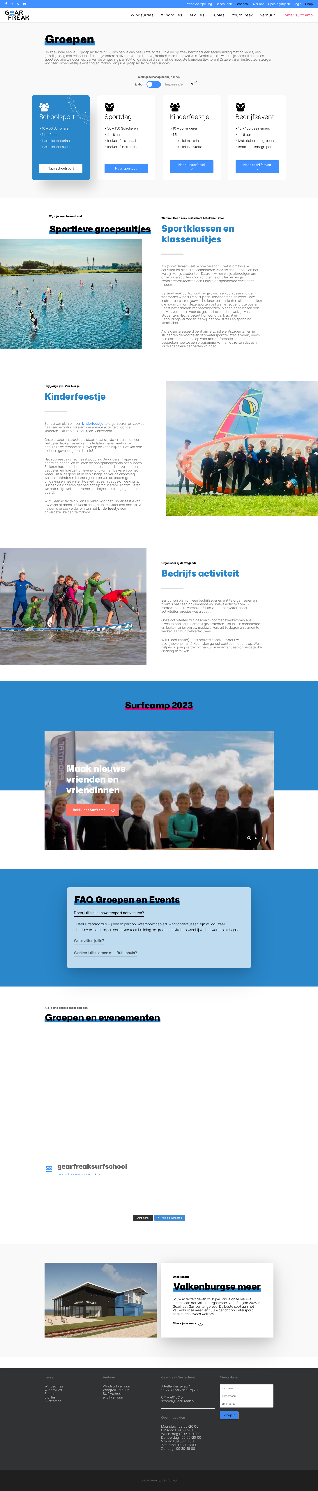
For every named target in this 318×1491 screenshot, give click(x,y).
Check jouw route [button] (184, 1323)
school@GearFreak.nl (178, 1401)
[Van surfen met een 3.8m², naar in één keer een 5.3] (72, 1196)
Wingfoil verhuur (116, 1390)
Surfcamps (53, 1401)
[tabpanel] (159, 137)
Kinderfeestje (75, 396)
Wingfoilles (53, 1390)
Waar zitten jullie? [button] (89, 940)
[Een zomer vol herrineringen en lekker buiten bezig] (246, 1196)
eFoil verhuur (113, 1397)
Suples (50, 1393)
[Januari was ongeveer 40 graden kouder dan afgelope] (188, 1196)
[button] (153, 84)
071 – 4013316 (172, 1397)
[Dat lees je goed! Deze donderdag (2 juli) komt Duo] (130, 1196)
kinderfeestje (93, 423)
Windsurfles (54, 1386)
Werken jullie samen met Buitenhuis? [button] (105, 952)
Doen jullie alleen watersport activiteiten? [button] (109, 912)
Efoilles (50, 1397)
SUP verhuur (113, 1393)
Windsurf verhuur (116, 1386)
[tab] (138, 84)
